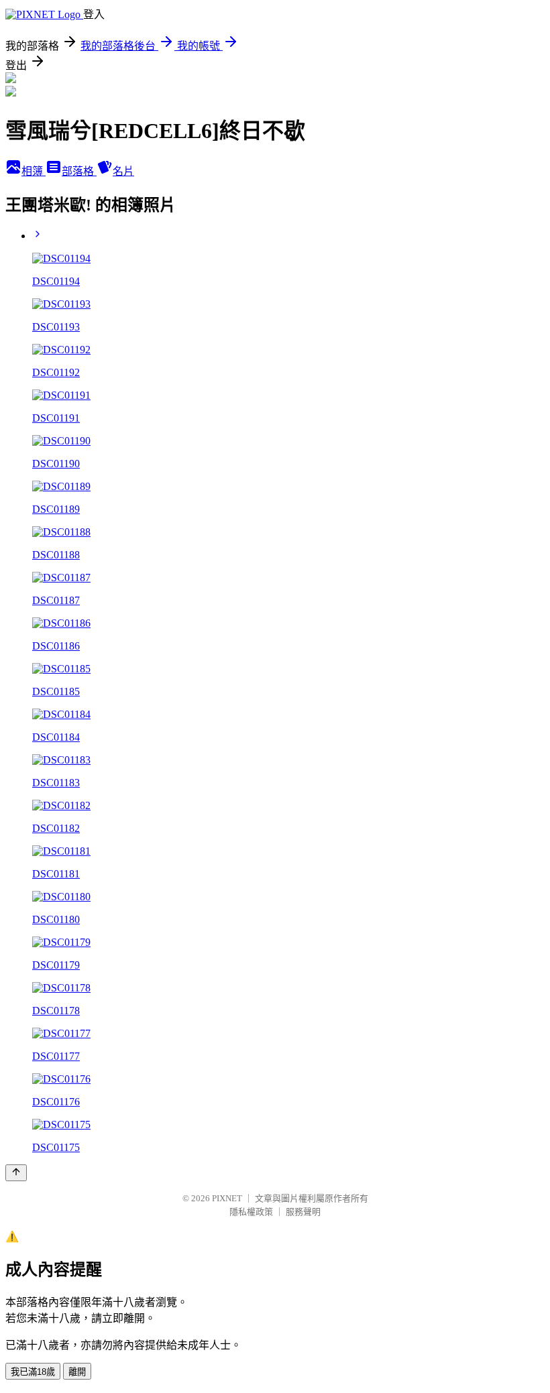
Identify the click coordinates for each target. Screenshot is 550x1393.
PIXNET (227, 1198)
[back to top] (16, 1172)
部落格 (79, 171)
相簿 (33, 171)
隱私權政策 (251, 1212)
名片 (123, 171)
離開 (77, 1372)
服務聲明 (303, 1212)
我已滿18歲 (33, 1372)
